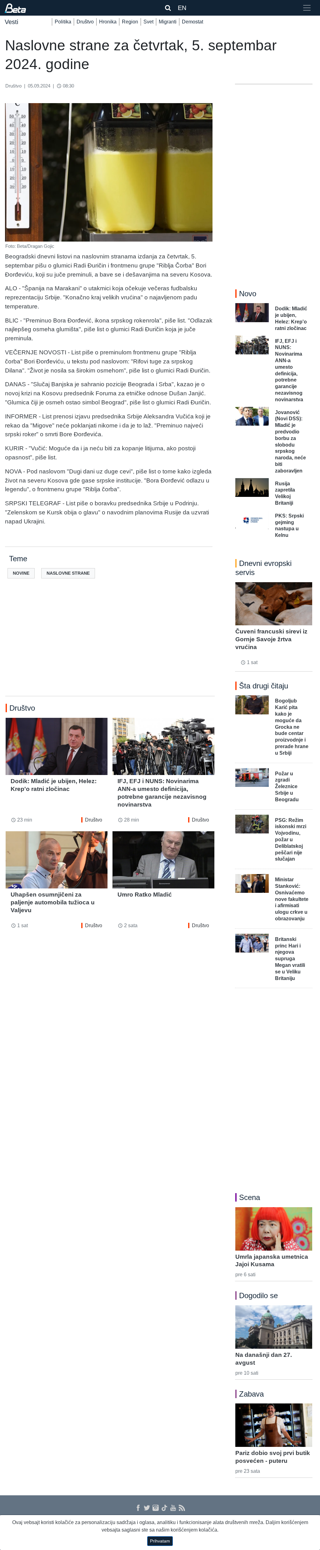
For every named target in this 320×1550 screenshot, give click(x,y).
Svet (148, 21)
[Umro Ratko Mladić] (163, 859)
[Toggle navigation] (306, 8)
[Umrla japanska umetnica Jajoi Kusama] (273, 1228)
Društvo (85, 21)
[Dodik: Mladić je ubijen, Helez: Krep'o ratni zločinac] (57, 746)
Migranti (168, 21)
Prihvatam (160, 1540)
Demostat (192, 21)
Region (130, 21)
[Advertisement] (110, 647)
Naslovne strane (68, 573)
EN (182, 7)
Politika (63, 21)
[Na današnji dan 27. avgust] (273, 1326)
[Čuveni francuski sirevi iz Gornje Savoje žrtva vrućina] (273, 603)
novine (21, 573)
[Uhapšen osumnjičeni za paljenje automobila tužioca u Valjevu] (57, 859)
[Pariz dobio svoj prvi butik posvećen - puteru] (273, 1425)
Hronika (108, 21)
